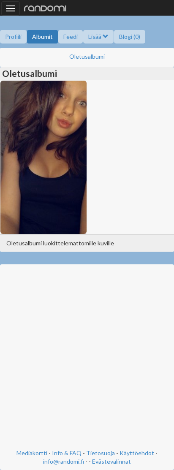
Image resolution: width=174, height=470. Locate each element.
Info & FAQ (67, 452)
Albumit (42, 36)
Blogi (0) (129, 36)
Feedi (70, 36)
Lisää (95, 36)
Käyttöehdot (137, 452)
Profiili (13, 36)
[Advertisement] (87, 358)
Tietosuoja (100, 452)
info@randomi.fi (63, 461)
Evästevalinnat (111, 461)
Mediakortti (31, 452)
